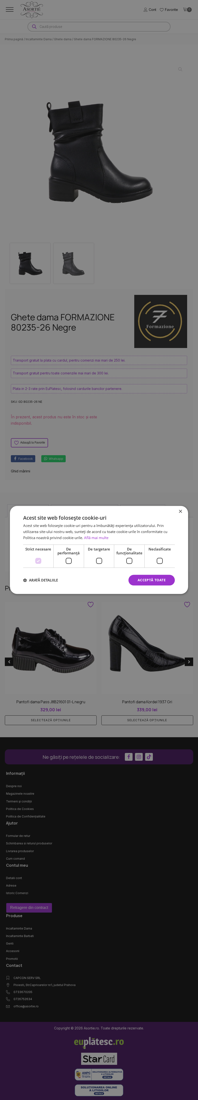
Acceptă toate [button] (152, 580)
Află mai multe (96, 537)
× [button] (180, 511)
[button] (40, 580)
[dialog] (99, 550)
